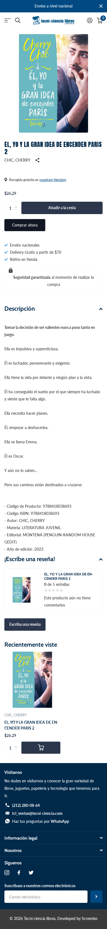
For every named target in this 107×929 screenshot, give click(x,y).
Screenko (89, 918)
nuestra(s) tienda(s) (53, 180)
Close (101, 6)
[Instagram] (6, 872)
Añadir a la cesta (62, 207)
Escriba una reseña (25, 624)
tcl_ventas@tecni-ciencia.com (37, 813)
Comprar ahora (25, 225)
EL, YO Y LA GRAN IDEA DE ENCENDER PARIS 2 (31, 725)
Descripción (19, 308)
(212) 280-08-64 (26, 805)
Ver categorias (7, 20)
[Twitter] (31, 873)
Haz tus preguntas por (40, 821)
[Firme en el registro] (89, 20)
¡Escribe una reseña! (29, 559)
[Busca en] (17, 20)
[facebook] (19, 872)
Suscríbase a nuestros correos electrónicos (39, 885)
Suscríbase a (96, 896)
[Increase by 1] (17, 203)
